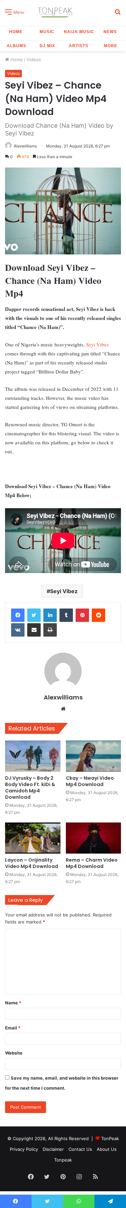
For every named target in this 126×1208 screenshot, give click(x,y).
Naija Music (79, 31)
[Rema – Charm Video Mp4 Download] (93, 838)
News (110, 31)
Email (12, 1027)
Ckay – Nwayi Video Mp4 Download (90, 781)
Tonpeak (63, 1160)
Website (14, 1053)
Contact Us (80, 1149)
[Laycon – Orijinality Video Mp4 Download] (32, 838)
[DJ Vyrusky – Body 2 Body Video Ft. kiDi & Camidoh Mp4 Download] (32, 756)
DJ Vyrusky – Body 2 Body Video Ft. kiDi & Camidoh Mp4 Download (30, 787)
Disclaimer (53, 1149)
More (110, 45)
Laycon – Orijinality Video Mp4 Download (31, 863)
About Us (107, 1149)
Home (16, 31)
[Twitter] (34, 615)
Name (13, 1002)
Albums (16, 45)
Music (47, 31)
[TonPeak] (56, 11)
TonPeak (110, 1138)
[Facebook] (18, 615)
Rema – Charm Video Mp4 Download (92, 863)
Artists (78, 45)
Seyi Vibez (97, 344)
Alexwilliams (25, 145)
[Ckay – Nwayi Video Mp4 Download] (93, 756)
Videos (34, 59)
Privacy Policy (24, 1149)
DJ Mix (47, 45)
